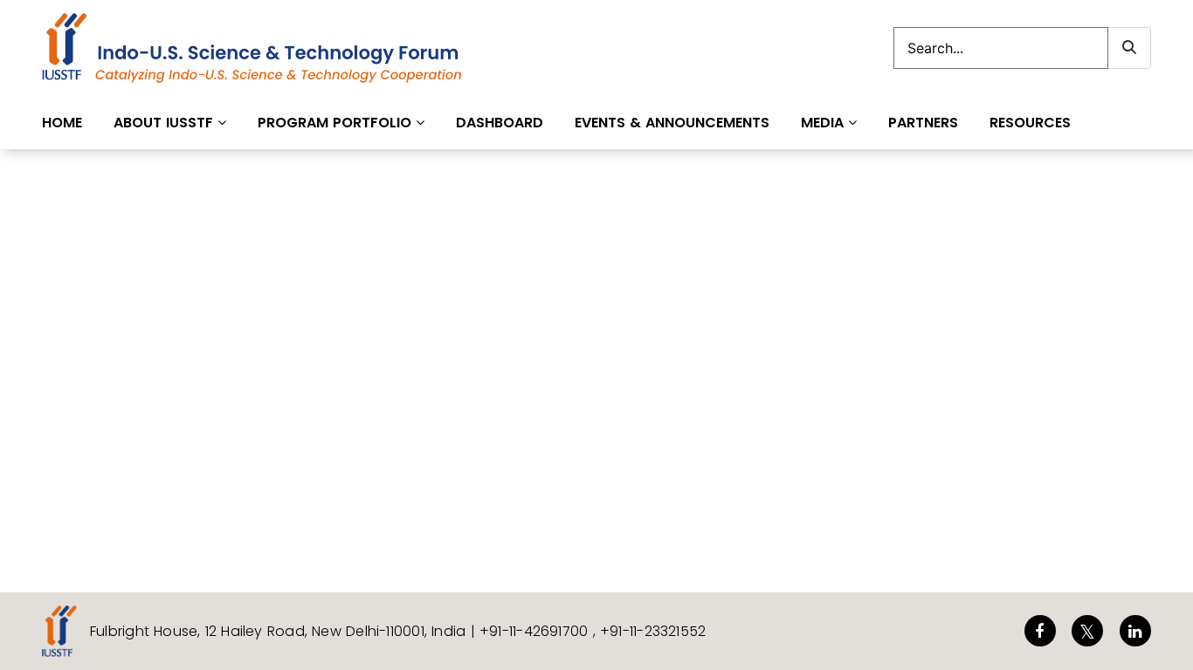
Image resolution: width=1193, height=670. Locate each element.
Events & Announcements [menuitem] (672, 123)
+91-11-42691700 (536, 631)
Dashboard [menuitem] (499, 123)
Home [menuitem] (62, 123)
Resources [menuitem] (1030, 123)
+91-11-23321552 (653, 631)
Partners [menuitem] (923, 123)
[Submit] (1129, 48)
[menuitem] (170, 122)
